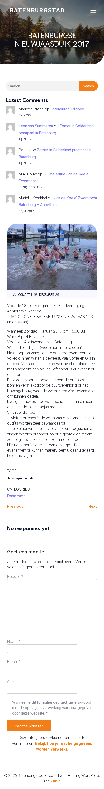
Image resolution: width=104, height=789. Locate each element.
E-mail (13, 661)
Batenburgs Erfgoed (67, 109)
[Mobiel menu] (93, 10)
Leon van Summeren (36, 126)
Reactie (15, 576)
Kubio (56, 781)
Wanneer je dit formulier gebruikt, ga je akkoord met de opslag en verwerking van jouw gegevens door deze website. (53, 708)
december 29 (49, 294)
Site (10, 682)
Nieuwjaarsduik (20, 478)
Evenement (16, 496)
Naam (13, 641)
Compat (24, 294)
